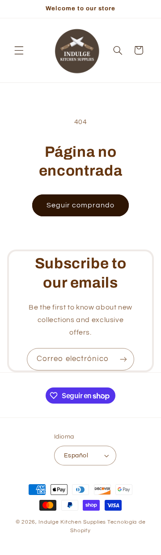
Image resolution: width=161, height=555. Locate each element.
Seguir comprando (81, 205)
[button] (18, 50)
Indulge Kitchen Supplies (72, 522)
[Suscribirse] (123, 359)
